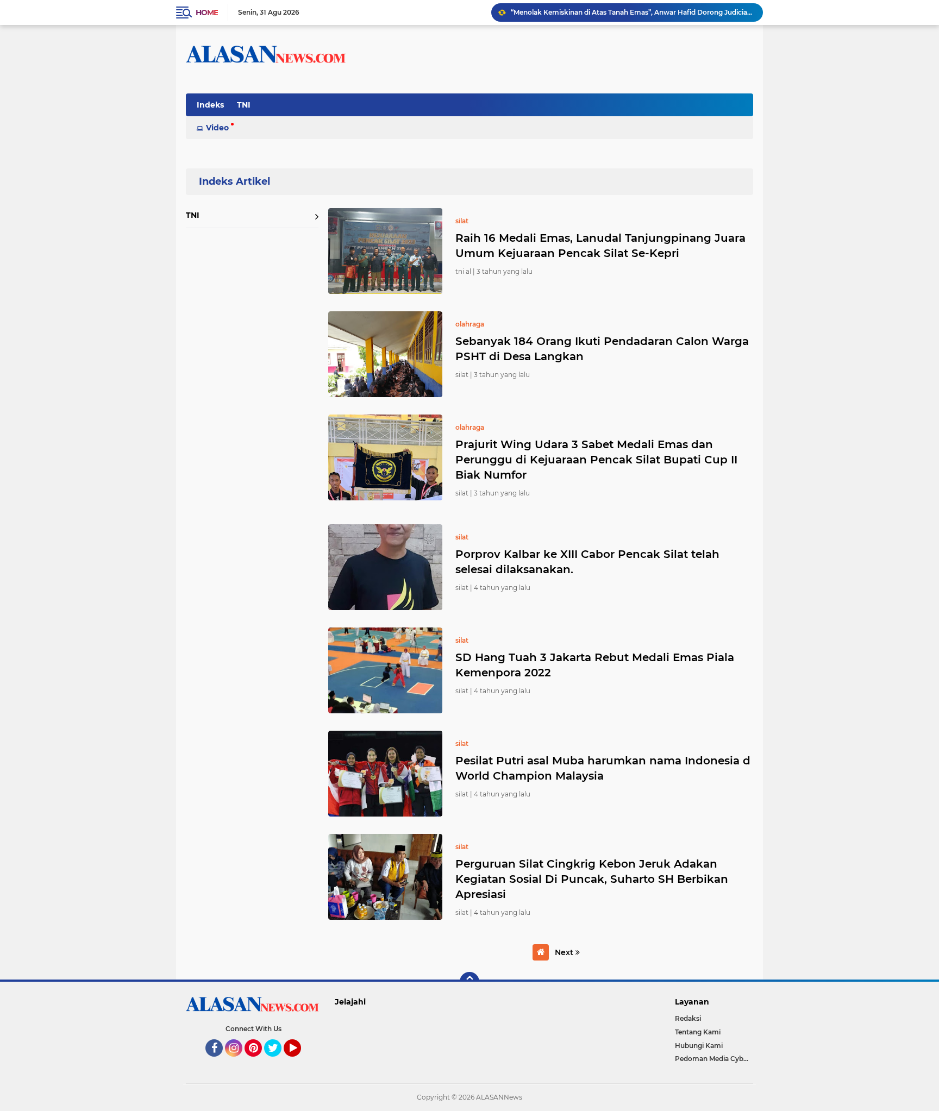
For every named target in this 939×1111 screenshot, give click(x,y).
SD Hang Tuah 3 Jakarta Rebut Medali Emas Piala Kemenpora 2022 (594, 665)
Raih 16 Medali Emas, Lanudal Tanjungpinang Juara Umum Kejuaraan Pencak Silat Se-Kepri (600, 245)
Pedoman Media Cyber (712, 1058)
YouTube (300, 1061)
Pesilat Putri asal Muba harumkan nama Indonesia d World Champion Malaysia (602, 768)
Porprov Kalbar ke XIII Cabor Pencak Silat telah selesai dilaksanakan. (587, 562)
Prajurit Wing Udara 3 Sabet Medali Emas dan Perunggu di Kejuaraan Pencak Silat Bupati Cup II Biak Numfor (596, 459)
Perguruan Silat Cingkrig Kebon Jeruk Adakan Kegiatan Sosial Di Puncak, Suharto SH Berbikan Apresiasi (591, 879)
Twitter (277, 1061)
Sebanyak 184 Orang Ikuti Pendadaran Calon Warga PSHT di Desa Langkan (602, 349)
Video (217, 128)
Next (565, 952)
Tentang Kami (698, 1032)
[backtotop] (469, 981)
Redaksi (688, 1018)
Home (207, 12)
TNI (244, 105)
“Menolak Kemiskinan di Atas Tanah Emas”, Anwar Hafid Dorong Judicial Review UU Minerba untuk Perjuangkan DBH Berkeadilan (632, 12)
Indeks (210, 105)
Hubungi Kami (699, 1045)
